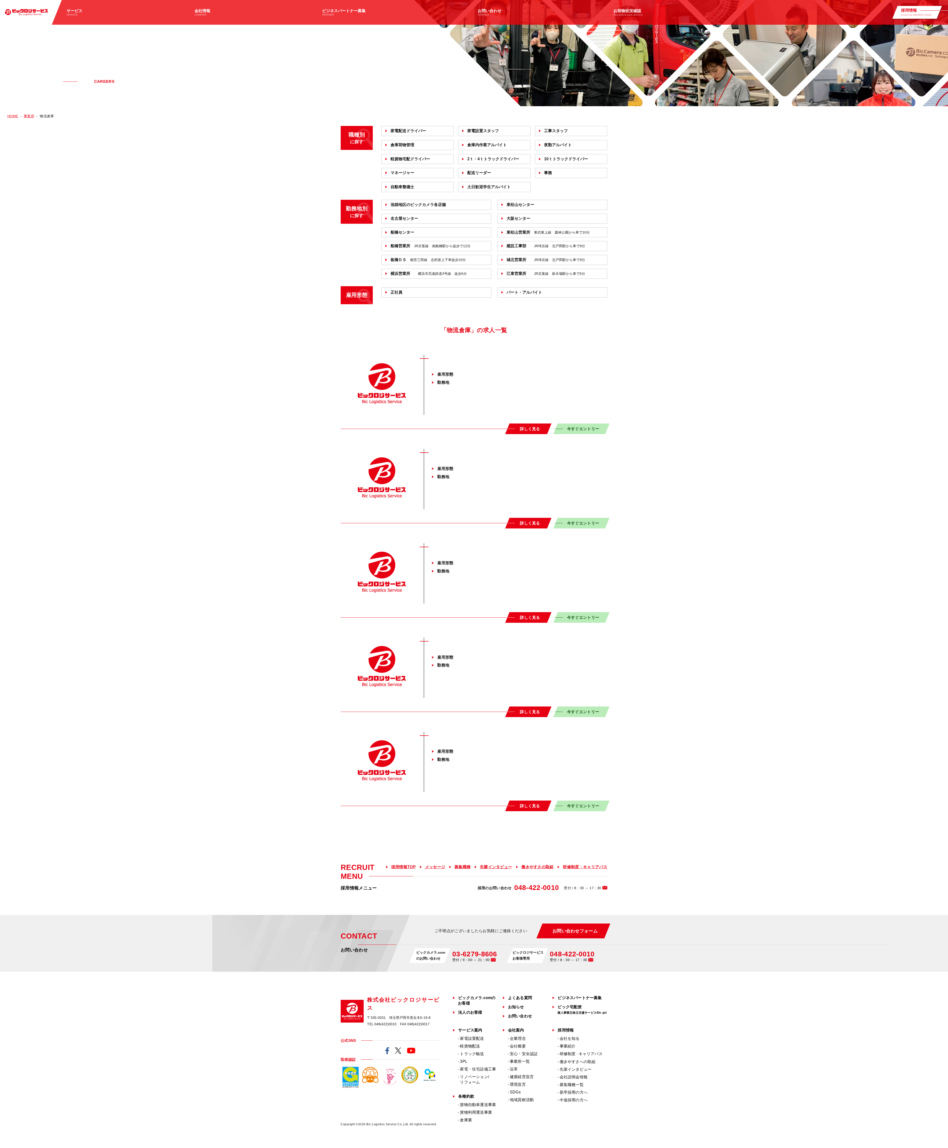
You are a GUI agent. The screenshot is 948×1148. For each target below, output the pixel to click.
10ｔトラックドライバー (566, 159)
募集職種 (462, 867)
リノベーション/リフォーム (474, 1079)
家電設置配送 (472, 1038)
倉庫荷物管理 (402, 145)
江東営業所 (546, 273)
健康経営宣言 (522, 1077)
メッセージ (435, 867)
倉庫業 (466, 1120)
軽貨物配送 (470, 1046)
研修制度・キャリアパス (585, 867)
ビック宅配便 (582, 1009)
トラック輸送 (472, 1054)
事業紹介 (568, 1046)
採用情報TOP (403, 867)
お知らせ (516, 1007)
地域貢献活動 (522, 1100)
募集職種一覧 (572, 1085)
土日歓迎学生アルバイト (489, 187)
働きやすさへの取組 (578, 1062)
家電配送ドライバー (408, 131)
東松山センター (520, 204)
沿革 (514, 1069)
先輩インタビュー (496, 867)
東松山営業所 (548, 232)
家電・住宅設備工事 (478, 1069)
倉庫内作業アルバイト (487, 145)
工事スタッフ (556, 131)
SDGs (515, 1092)
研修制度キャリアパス (581, 1054)
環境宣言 (518, 1084)
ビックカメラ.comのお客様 (476, 1000)
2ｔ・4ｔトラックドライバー (493, 159)
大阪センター (518, 218)
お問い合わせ (520, 1016)
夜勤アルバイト (558, 145)
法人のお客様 (470, 1012)
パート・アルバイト (524, 292)
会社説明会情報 (574, 1077)
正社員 (396, 292)
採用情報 (566, 1030)
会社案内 (516, 1030)
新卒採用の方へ (574, 1092)
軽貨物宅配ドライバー (410, 159)
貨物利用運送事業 (476, 1112)
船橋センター (402, 232)
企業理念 (518, 1038)
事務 (548, 173)
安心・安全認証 (524, 1054)
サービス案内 (470, 1030)
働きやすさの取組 (537, 867)
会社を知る (570, 1038)
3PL (463, 1061)
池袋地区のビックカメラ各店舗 (418, 204)
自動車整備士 (402, 187)
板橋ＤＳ (428, 260)
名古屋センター (404, 218)
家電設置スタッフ (483, 131)
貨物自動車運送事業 (478, 1105)
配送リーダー (479, 173)
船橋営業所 (431, 246)
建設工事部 (546, 246)
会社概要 (518, 1046)
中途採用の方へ (574, 1100)
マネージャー (402, 173)
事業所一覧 (520, 1061)
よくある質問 (520, 998)
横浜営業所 (429, 273)
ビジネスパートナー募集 (580, 998)
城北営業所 (546, 260)
